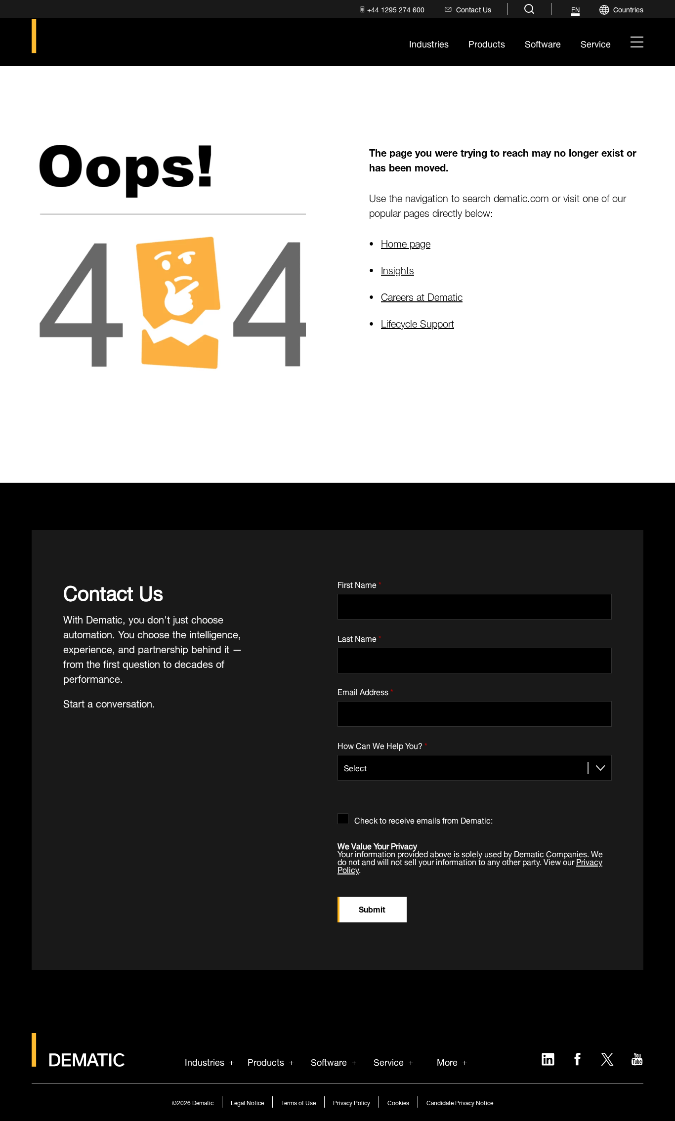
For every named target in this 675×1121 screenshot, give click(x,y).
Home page (405, 242)
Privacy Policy (351, 1102)
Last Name (359, 636)
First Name (359, 583)
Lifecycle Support (417, 322)
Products (266, 1061)
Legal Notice (247, 1102)
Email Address (365, 690)
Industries (204, 1061)
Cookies (398, 1102)
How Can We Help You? (382, 744)
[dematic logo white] (78, 1061)
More (447, 1061)
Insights (397, 269)
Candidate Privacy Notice (459, 1102)
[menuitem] (391, 9)
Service (389, 1061)
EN (575, 10)
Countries (628, 8)
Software (329, 1061)
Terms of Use (298, 1102)
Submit (372, 908)
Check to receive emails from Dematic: (423, 818)
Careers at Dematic (422, 295)
